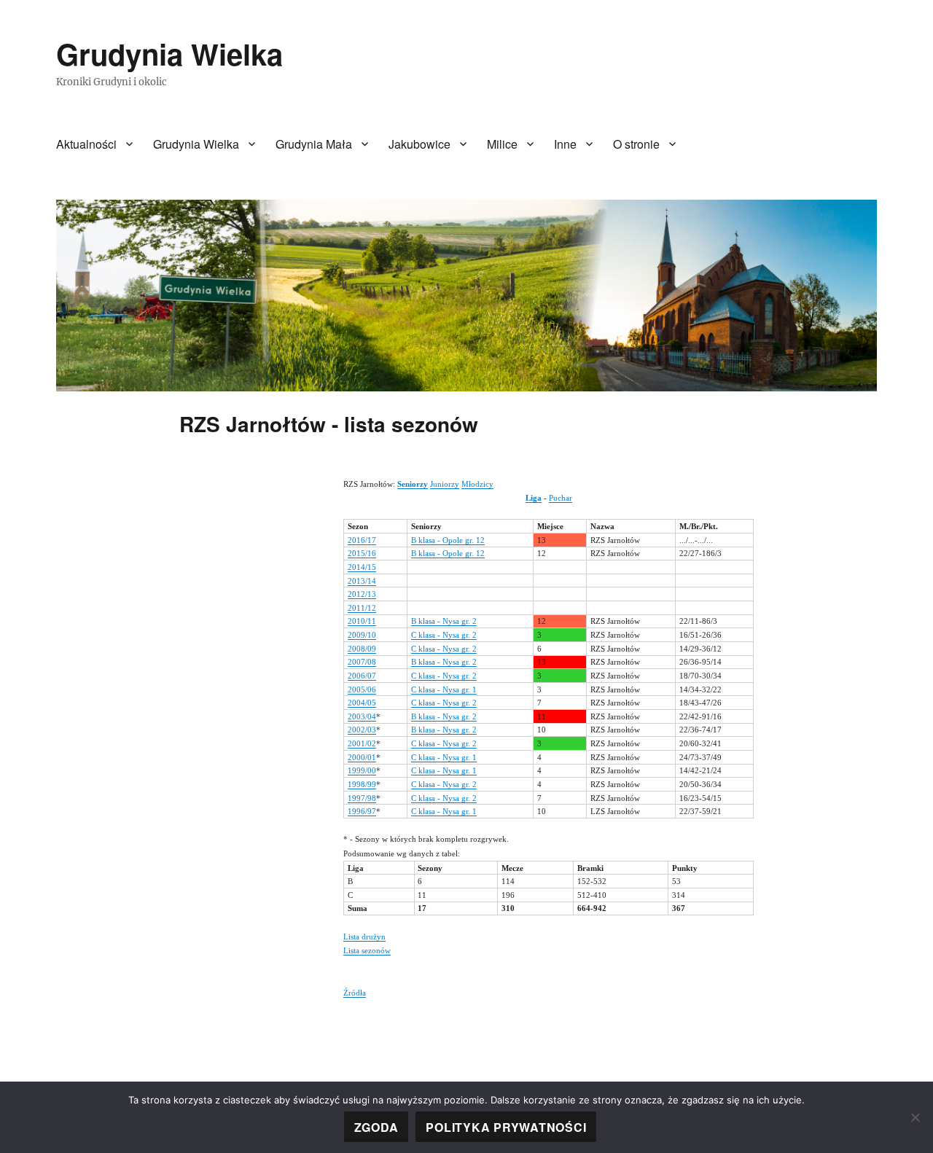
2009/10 (362, 634)
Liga (534, 497)
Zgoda (376, 1127)
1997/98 (362, 798)
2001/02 (362, 743)
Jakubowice (419, 144)
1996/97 (362, 811)
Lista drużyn (364, 936)
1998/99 (362, 784)
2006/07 (362, 675)
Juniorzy (444, 484)
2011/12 (362, 607)
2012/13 (362, 594)
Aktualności (86, 144)
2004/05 (362, 702)
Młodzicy (477, 484)
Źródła (354, 992)
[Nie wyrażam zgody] (914, 1117)
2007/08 (362, 661)
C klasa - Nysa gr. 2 (444, 634)
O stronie (636, 144)
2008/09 (362, 648)
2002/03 (362, 729)
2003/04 (362, 716)
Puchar (560, 497)
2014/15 (362, 567)
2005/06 (362, 689)
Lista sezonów (367, 950)
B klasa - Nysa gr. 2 (444, 621)
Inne (565, 144)
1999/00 (362, 770)
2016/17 (362, 540)
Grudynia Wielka (169, 53)
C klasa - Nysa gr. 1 (444, 689)
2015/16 (362, 553)
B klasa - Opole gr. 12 (448, 540)
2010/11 (362, 621)
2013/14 (362, 580)
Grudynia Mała (314, 144)
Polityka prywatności (506, 1127)
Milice (502, 144)
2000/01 (362, 757)
